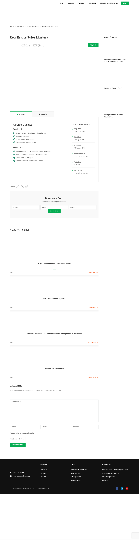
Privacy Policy (76, 477)
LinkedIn (122, 488)
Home (61, 3)
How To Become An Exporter (54, 298)
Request (93, 45)
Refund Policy (76, 480)
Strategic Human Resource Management (113, 116)
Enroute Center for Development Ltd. (115, 470)
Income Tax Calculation (54, 369)
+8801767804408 (19, 472)
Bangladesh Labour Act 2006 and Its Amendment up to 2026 (115, 60)
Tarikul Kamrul (25, 46)
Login (125, 3)
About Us (43, 470)
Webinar (81, 3)
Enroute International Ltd (110, 473)
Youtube (127, 488)
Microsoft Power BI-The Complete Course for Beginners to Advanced (54, 334)
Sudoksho (105, 480)
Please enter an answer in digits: (22, 433)
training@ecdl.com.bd (22, 476)
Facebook (117, 488)
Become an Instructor (109, 3)
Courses (71, 3)
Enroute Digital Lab (108, 477)
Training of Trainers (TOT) (113, 88)
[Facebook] (17, 186)
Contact (92, 3)
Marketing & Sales (38, 46)
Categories (36, 44)
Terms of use (75, 473)
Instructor (24, 44)
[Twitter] (22, 186)
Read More (54, 250)
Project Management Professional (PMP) (54, 263)
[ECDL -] (18, 3)
